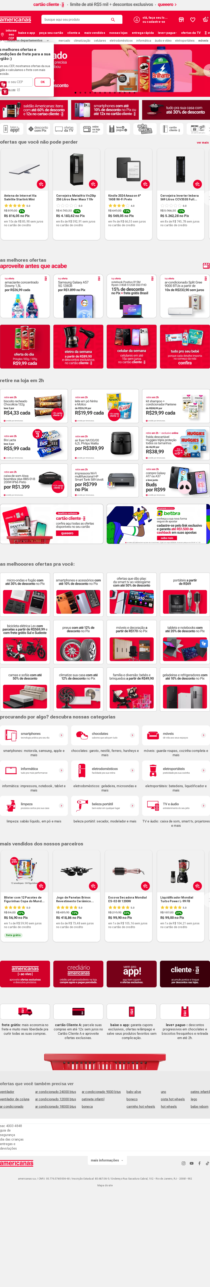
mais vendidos (94, 32)
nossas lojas (118, 32)
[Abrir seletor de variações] (144, 184)
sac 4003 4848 (11, 1126)
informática (143, 40)
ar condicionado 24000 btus (55, 1092)
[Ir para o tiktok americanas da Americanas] (207, 1163)
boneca (87, 1107)
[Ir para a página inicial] (16, 1163)
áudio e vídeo (163, 40)
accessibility (5, 91)
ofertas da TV (191, 32)
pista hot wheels (173, 1099)
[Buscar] (114, 20)
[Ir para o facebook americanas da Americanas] (199, 1163)
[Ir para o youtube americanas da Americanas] (191, 1163)
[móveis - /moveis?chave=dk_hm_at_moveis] (176, 735)
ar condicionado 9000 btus (101, 1092)
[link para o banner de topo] (105, 8)
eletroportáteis (185, 40)
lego (194, 1099)
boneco (132, 1099)
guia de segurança (7, 1132)
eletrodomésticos (121, 40)
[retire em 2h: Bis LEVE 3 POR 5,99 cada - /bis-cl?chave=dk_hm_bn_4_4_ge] (34, 443)
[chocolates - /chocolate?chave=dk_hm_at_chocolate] (105, 735)
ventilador (7, 1092)
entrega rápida (143, 32)
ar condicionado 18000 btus (55, 1107)
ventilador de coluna (14, 1099)
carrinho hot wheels (141, 1107)
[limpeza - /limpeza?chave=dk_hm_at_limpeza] (34, 806)
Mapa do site (105, 1185)
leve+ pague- (167, 32)
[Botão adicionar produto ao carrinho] (40, 184)
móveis (203, 40)
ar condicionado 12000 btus (55, 1099)
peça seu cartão (51, 32)
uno (163, 1092)
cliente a (73, 32)
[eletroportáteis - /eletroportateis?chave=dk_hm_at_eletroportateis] (176, 771)
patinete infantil (93, 1099)
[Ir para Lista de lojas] (181, 20)
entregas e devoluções (8, 1146)
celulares (100, 40)
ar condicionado (11, 1107)
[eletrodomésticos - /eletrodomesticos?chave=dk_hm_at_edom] (105, 771)
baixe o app (26, 32)
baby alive (134, 1092)
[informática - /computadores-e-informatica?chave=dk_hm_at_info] (34, 771)
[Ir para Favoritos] (192, 20)
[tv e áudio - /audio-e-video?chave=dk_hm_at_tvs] (176, 806)
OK (43, 82)
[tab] (75, 93)
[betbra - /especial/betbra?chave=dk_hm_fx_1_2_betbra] (158, 524)
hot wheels (169, 1107)
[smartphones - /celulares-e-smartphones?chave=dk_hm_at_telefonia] (34, 735)
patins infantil (200, 1092)
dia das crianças (12, 1139)
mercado (64, 40)
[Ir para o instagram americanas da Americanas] (183, 1163)
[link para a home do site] (15, 20)
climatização (82, 40)
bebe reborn (200, 1107)
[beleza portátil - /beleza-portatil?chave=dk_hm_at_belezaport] (105, 806)
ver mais (203, 142)
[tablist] (105, 93)
